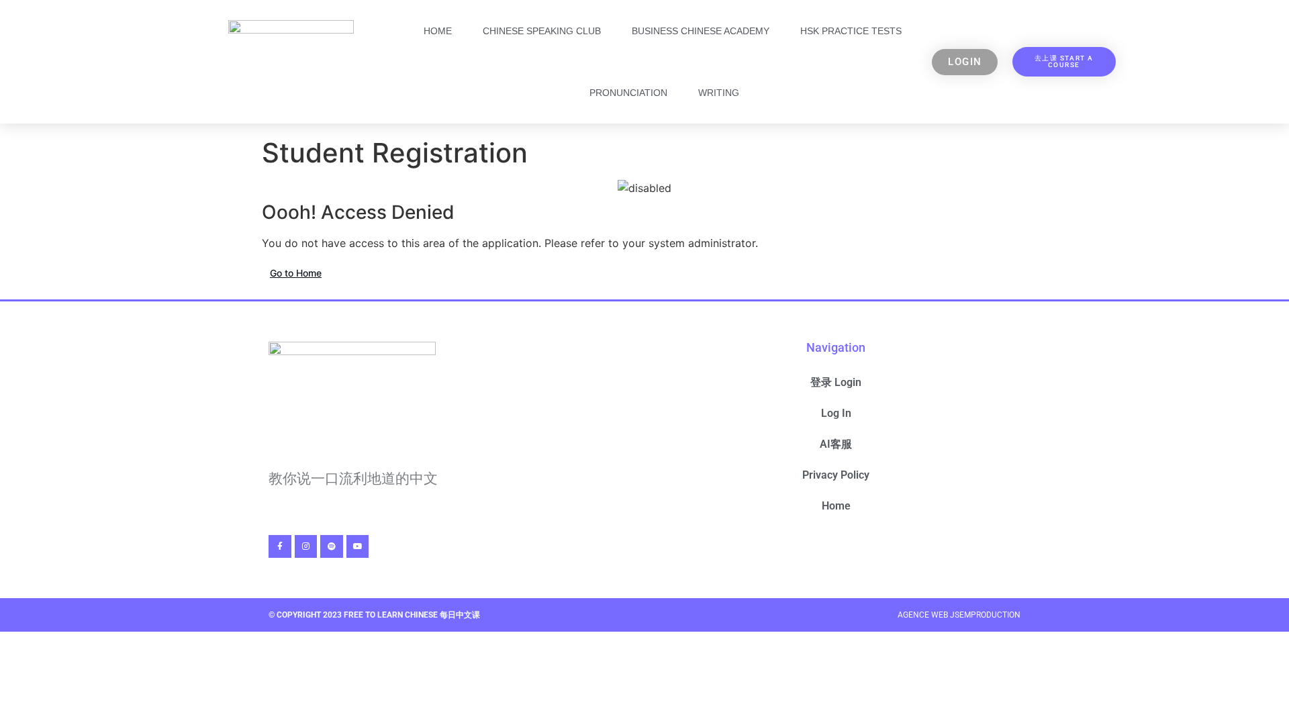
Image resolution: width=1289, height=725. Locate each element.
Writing (718, 92)
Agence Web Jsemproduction (959, 615)
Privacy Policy (835, 475)
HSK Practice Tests (851, 31)
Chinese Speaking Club (542, 31)
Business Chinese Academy (700, 31)
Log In (836, 413)
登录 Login (835, 382)
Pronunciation (628, 92)
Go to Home (296, 273)
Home (438, 31)
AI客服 (836, 444)
